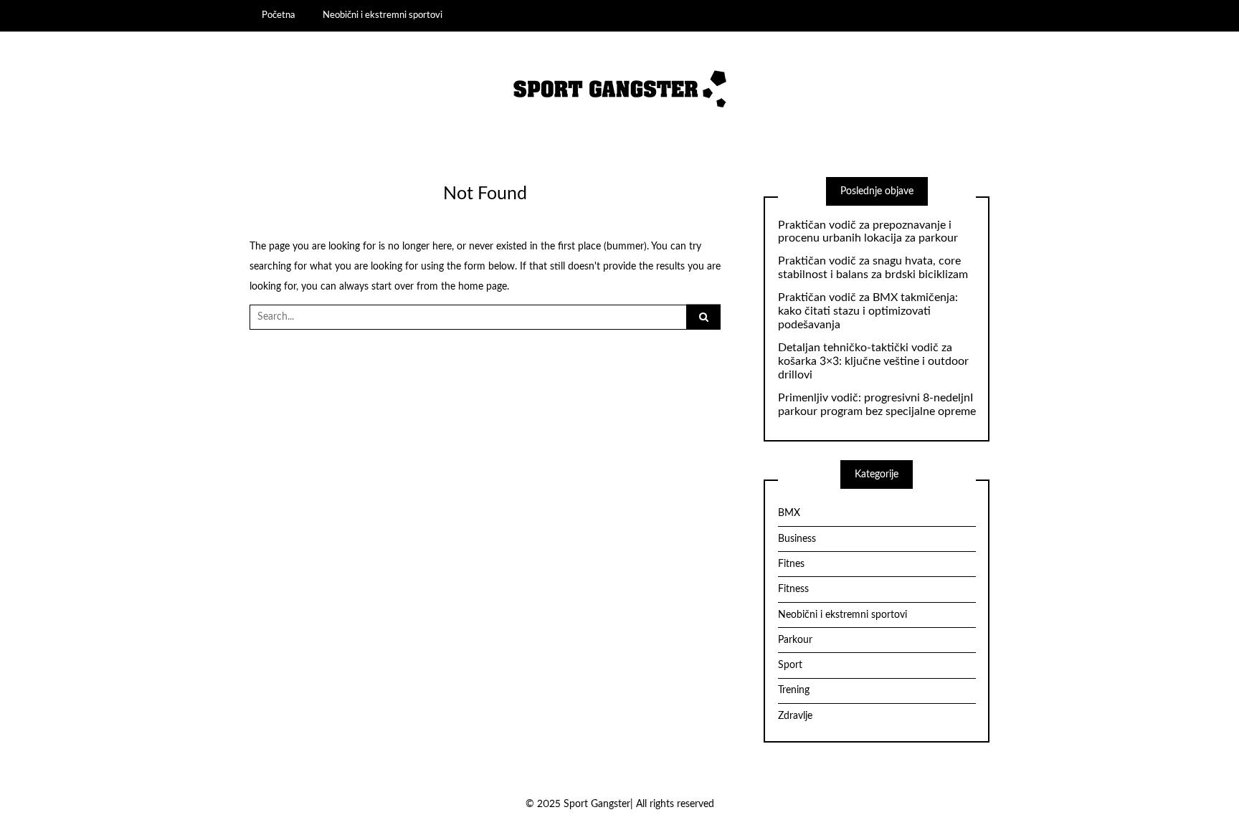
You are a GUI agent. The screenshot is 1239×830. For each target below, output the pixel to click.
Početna (278, 15)
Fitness (793, 589)
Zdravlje (795, 716)
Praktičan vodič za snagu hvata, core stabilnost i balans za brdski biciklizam (873, 267)
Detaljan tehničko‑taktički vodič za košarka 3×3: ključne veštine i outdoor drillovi (873, 361)
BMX (789, 513)
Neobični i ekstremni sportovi (382, 15)
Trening (794, 690)
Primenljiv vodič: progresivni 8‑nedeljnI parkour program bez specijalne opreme (877, 404)
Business (797, 539)
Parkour (795, 640)
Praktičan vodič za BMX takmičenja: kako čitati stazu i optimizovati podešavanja (868, 311)
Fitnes (791, 564)
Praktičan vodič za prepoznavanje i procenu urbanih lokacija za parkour (868, 231)
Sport (790, 665)
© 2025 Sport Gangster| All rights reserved (620, 804)
